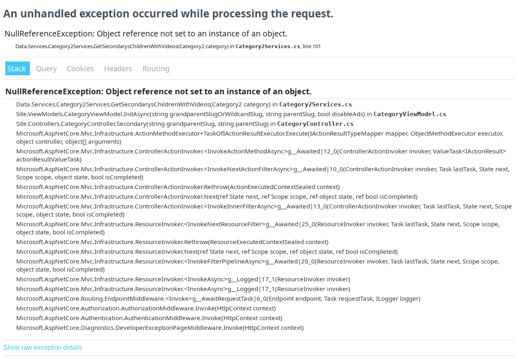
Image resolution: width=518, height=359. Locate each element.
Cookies (81, 68)
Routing (156, 68)
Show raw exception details (42, 347)
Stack (17, 68)
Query (47, 68)
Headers (119, 68)
